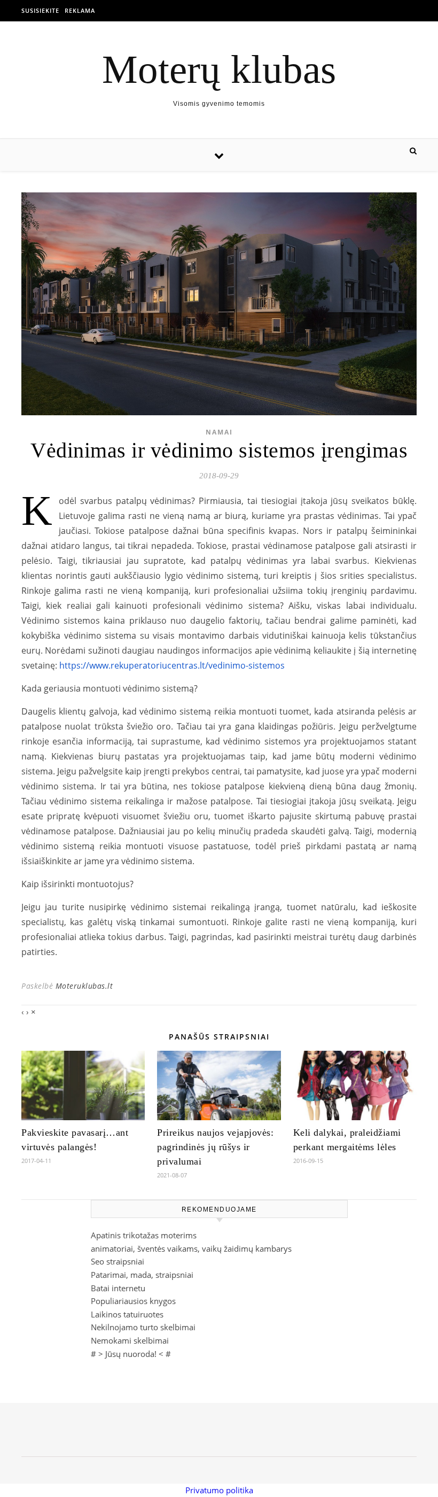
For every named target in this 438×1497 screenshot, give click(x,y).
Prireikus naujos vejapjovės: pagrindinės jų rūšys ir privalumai (215, 1147)
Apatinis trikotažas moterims (144, 1235)
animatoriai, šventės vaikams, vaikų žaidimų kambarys (191, 1248)
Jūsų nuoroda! (131, 1353)
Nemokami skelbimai (130, 1340)
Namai (219, 432)
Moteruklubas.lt (84, 986)
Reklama (80, 10)
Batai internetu (118, 1288)
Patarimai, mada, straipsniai (142, 1274)
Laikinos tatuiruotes (127, 1314)
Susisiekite (40, 10)
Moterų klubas (219, 69)
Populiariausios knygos (133, 1301)
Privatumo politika (219, 1490)
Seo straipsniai (117, 1261)
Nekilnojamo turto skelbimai (143, 1327)
